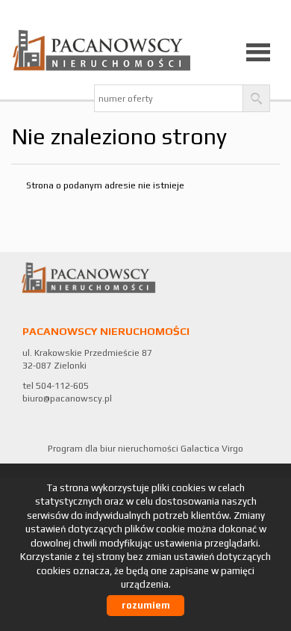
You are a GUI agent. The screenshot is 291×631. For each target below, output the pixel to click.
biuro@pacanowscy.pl (67, 398)
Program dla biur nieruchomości (114, 448)
